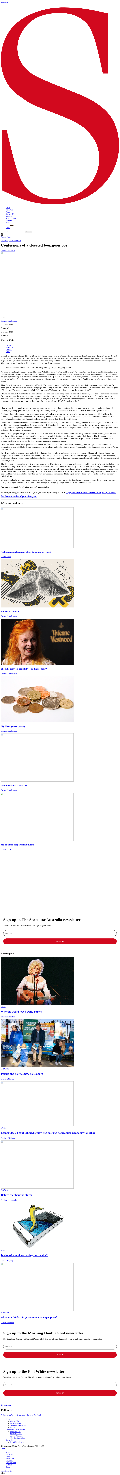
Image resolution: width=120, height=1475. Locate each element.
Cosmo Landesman (8, 251)
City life (4, 240)
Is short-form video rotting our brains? (24, 1255)
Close (3, 1448)
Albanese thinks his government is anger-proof (29, 1317)
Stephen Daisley (8, 1017)
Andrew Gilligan (8, 1138)
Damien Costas (7, 1079)
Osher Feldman (7, 1322)
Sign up (60, 941)
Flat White (5, 1069)
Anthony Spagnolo (9, 1200)
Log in (10, 237)
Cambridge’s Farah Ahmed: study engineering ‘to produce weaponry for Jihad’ (48, 1132)
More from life (15, 240)
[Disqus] (60, 881)
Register (4, 237)
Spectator (4, 2)
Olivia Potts (6, 556)
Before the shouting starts (16, 1194)
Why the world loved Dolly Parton (21, 1011)
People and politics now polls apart (22, 1073)
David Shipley (7, 1260)
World (3, 1007)
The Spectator (6, 1405)
